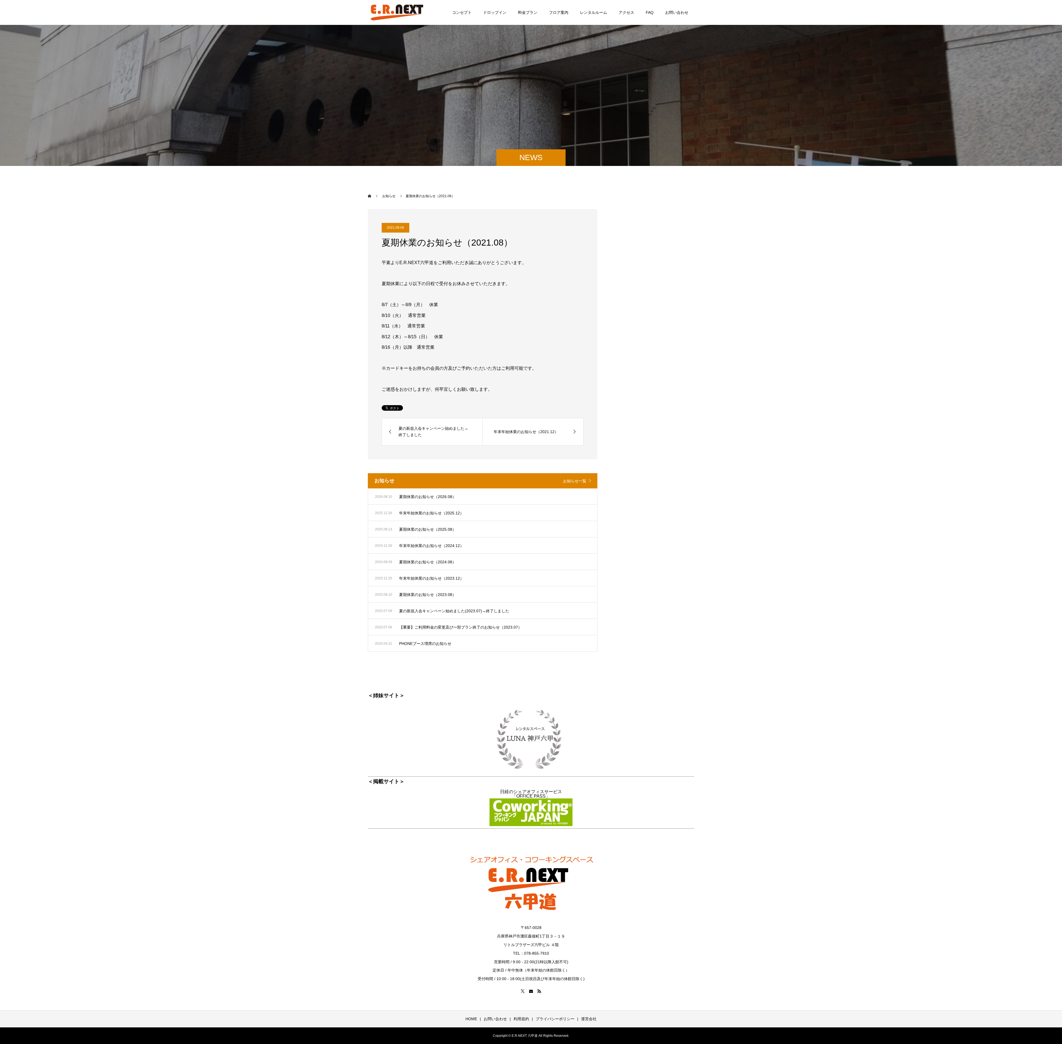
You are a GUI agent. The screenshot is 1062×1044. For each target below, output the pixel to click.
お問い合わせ (676, 12)
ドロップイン (494, 12)
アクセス (626, 12)
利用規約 (521, 1019)
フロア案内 (558, 12)
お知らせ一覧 (574, 481)
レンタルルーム (593, 12)
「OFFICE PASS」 (531, 796)
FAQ (650, 12)
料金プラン (527, 12)
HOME (471, 1019)
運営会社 (589, 1019)
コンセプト (462, 12)
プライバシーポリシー (555, 1019)
